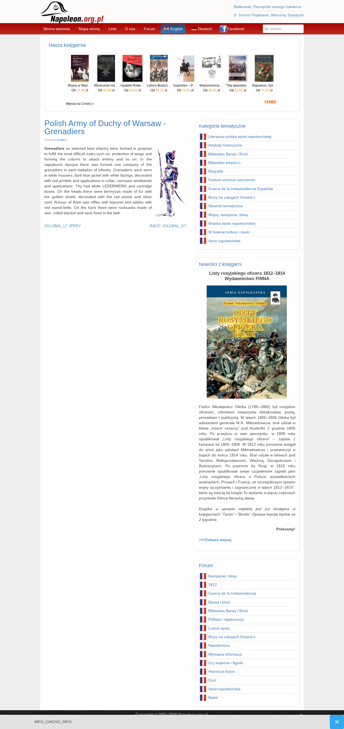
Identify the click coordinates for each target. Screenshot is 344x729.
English (62, 139)
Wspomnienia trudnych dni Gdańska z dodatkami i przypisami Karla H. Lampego (211, 85)
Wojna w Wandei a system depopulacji (80, 85)
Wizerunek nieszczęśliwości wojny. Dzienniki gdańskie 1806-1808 (106, 85)
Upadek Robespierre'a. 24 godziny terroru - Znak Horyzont (132, 85)
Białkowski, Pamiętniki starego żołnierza (267, 7)
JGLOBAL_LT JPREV (62, 226)
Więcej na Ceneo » (80, 104)
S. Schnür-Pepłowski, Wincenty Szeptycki (269, 15)
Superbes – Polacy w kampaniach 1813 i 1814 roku (185, 85)
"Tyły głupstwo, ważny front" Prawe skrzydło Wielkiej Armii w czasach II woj (238, 85)
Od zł (79, 90)
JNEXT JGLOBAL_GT (168, 226)
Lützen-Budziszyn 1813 (159, 85)
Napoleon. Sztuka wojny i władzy (264, 85)
